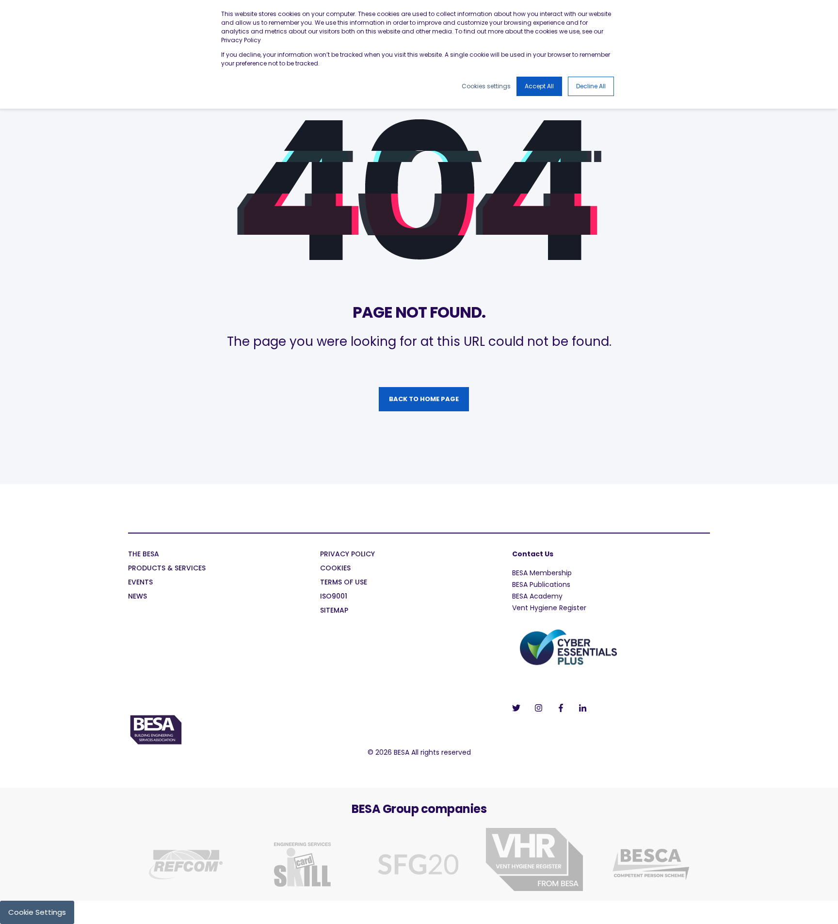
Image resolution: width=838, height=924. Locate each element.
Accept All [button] (539, 86)
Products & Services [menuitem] (167, 569)
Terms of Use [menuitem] (343, 583)
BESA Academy (537, 596)
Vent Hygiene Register (549, 608)
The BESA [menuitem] (143, 555)
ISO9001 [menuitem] (333, 597)
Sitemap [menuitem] (334, 611)
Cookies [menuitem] (335, 569)
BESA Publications (541, 584)
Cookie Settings (37, 912)
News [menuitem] (137, 597)
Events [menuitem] (140, 583)
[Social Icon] (519, 708)
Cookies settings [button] (486, 86)
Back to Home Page (424, 399)
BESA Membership (542, 573)
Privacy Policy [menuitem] (347, 555)
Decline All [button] (591, 86)
